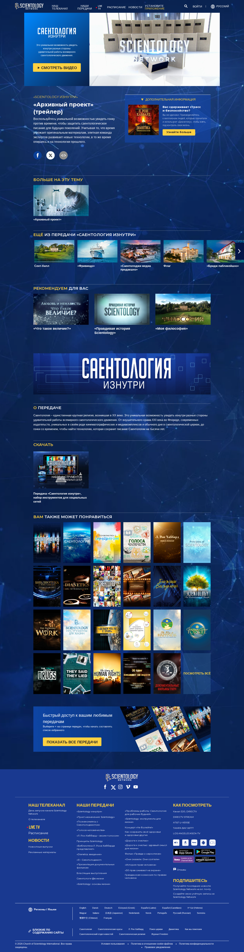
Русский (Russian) (182, 913)
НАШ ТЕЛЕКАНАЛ (60, 7)
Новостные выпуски (40, 846)
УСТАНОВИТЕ (155, 7)
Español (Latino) (148, 908)
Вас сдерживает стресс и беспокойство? (182, 109)
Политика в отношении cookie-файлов (152, 943)
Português (162, 913)
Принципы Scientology (90, 841)
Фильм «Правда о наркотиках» (143, 853)
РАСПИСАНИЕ (116, 7)
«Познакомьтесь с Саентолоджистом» (88, 823)
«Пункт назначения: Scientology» (96, 817)
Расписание (38, 833)
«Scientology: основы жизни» (93, 884)
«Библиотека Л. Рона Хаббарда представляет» (96, 847)
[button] (4, 251)
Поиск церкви (156, 929)
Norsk (148, 913)
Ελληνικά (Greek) (126, 908)
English (82, 908)
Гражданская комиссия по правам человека (145, 876)
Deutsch (108, 908)
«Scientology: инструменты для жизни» (143, 820)
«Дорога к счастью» (136, 840)
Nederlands (134, 913)
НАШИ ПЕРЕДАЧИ (84, 7)
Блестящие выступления (92, 873)
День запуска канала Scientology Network (47, 812)
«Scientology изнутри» (89, 811)
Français (108, 918)
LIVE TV (100, 7)
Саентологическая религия (132, 934)
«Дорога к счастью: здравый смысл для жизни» (146, 847)
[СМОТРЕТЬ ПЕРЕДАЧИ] (47, 542)
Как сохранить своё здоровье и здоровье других (143, 833)
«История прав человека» (140, 864)
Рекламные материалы (42, 852)
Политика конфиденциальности (196, 943)
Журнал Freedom (159, 934)
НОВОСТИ (135, 7)
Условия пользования (113, 943)
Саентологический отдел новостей (96, 934)
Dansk (95, 908)
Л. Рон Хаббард (135, 929)
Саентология (85, 929)
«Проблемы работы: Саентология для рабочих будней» (145, 812)
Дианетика (174, 929)
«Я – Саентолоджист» (89, 859)
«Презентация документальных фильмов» (95, 866)
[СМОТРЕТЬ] (197, 542)
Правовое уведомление (157, 947)
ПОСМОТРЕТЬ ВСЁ (197, 673)
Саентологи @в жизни (90, 878)
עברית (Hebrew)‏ (195, 908)
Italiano (96, 913)
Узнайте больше (178, 132)
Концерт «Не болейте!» (139, 827)
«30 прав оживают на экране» (143, 870)
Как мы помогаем (193, 929)
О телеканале (36, 819)
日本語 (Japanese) (114, 913)
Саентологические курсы (110, 929)
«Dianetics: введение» (89, 854)
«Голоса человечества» (91, 830)
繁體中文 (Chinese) (88, 918)
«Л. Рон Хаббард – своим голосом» (98, 835)
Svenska (201, 913)
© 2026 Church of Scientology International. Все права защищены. (43, 945)
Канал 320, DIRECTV (185, 811)
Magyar (83, 913)
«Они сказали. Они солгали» (142, 859)
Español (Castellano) (171, 908)
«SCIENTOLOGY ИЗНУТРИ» (55, 97)
